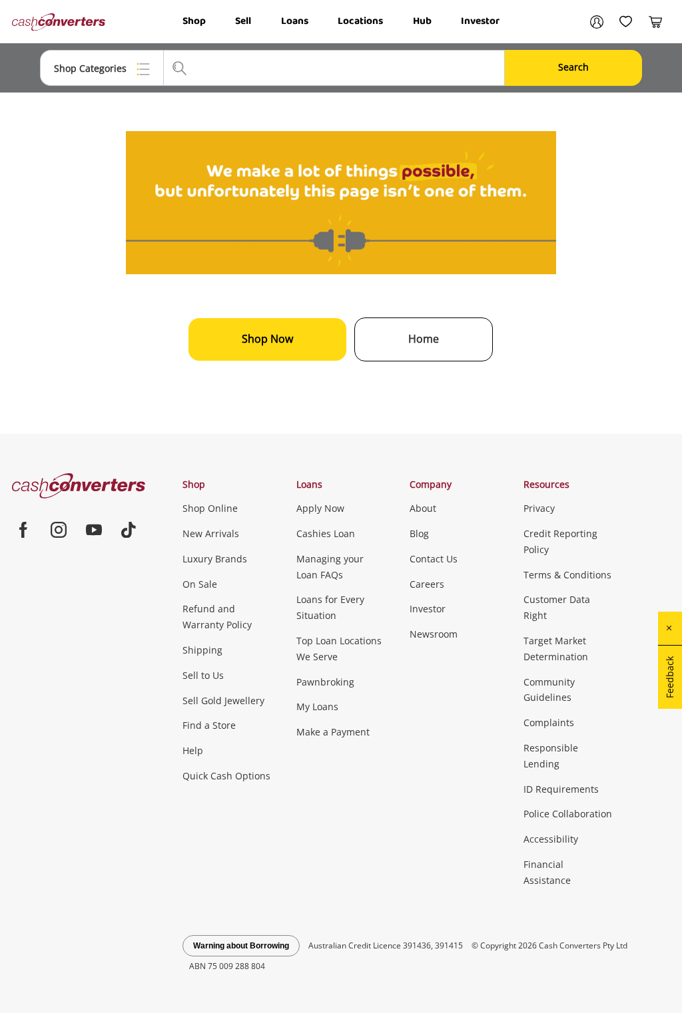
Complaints (548, 722)
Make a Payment (333, 731)
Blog (419, 533)
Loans (294, 21)
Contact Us (434, 558)
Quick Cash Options (226, 775)
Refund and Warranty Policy (217, 616)
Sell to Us (203, 675)
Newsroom (434, 634)
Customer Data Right (556, 607)
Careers (427, 584)
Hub (422, 21)
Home (423, 338)
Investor (480, 21)
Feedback (669, 677)
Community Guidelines (549, 690)
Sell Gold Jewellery (223, 700)
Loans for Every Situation (330, 607)
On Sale (199, 584)
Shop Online (210, 508)
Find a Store (209, 725)
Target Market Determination (555, 648)
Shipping (202, 650)
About (423, 508)
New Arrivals (210, 533)
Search (573, 67)
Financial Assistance (547, 872)
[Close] (670, 628)
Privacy (539, 508)
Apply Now (320, 508)
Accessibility (550, 839)
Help (192, 750)
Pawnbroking (325, 682)
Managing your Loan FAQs (330, 566)
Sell (243, 21)
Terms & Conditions (567, 574)
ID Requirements (561, 789)
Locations (360, 21)
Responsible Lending (550, 755)
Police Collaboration (567, 813)
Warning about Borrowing (241, 945)
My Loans (317, 706)
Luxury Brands (214, 558)
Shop (194, 21)
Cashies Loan (325, 533)
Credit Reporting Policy (560, 541)
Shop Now (267, 338)
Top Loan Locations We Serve (339, 648)
